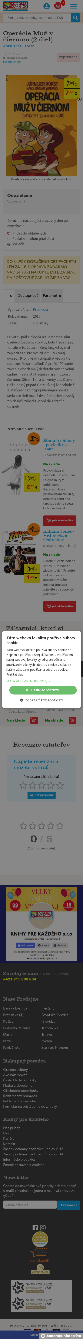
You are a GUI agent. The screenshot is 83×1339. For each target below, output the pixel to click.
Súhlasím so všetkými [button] (43, 690)
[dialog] (41, 669)
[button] (41, 681)
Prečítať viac (14, 674)
